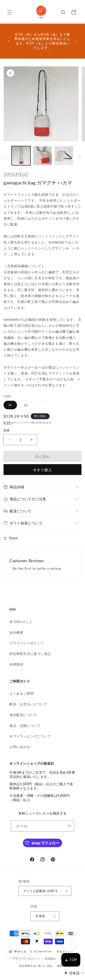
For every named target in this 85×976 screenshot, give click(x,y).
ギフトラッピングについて (30, 736)
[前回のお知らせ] (9, 41)
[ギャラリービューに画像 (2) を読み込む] (42, 155)
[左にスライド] (5, 157)
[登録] (69, 826)
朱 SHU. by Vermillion (37, 951)
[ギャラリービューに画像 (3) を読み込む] (63, 155)
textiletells (16, 174)
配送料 (7, 422)
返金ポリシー (65, 951)
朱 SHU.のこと (20, 622)
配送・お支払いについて (28, 704)
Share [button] (13, 538)
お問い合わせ (19, 747)
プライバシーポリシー (26, 643)
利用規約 (16, 664)
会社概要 (16, 632)
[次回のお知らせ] (76, 41)
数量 (7, 430)
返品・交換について (24, 725)
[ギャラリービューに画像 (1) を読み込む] (21, 155)
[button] (9, 12)
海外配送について (23, 715)
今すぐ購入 (42, 470)
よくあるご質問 (21, 693)
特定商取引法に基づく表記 (30, 654)
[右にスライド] (80, 157)
